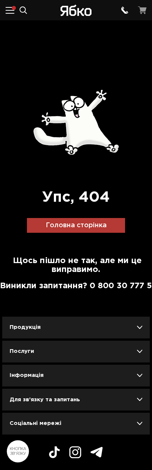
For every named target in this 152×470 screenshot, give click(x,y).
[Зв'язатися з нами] (124, 10)
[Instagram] (75, 453)
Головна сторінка (76, 225)
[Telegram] (96, 453)
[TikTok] (54, 453)
